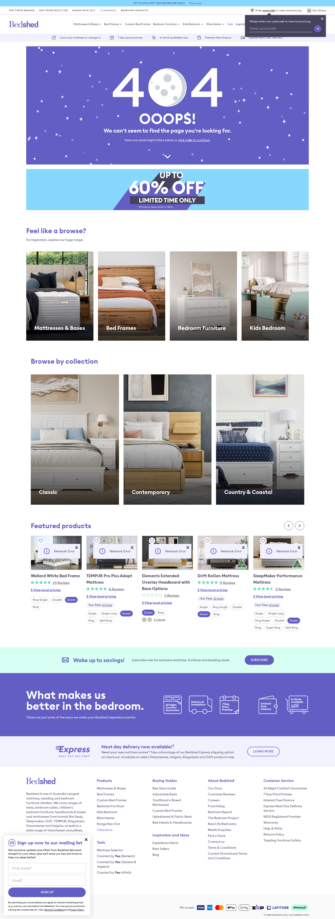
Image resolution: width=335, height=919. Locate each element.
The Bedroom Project (223, 818)
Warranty (270, 822)
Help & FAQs (272, 828)
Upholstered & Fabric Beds (172, 817)
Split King (106, 620)
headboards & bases (70, 812)
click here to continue (194, 140)
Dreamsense (35, 826)
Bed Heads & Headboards (172, 822)
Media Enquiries (219, 830)
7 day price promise (130, 37)
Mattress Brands (22, 10)
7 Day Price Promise (277, 794)
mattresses (41, 817)
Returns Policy (273, 834)
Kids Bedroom (191, 24)
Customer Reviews (221, 794)
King (36, 606)
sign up (47, 892)
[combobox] (100, 605)
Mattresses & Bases (86, 24)
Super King (273, 627)
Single (92, 613)
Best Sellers (160, 849)
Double (57, 599)
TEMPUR (60, 821)
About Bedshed (221, 780)
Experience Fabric (165, 843)
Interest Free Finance (278, 800)
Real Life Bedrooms (222, 824)
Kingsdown (76, 821)
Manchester (214, 24)
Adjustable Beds (164, 794)
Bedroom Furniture (165, 24)
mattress (32, 798)
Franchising (216, 806)
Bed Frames (111, 24)
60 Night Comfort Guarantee (285, 788)
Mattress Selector (53, 10)
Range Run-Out (84, 10)
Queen (71, 599)
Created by (115, 856)
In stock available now (174, 37)
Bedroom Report (220, 812)
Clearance (108, 10)
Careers (214, 800)
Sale (230, 24)
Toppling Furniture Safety (282, 840)
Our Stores (319, 10)
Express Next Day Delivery (266, 37)
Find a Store (216, 836)
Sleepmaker (35, 821)
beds (30, 807)
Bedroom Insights (134, 10)
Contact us (216, 842)
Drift (48, 821)
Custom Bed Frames (137, 24)
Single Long (109, 613)
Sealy (78, 817)
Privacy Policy (77, 909)
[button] (76, 547)
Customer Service (278, 780)
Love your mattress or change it (80, 37)
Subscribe (259, 660)
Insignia (57, 826)
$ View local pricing (46, 590)
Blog (155, 855)
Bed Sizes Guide (164, 788)
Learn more (263, 751)
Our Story (215, 788)
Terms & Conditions (222, 848)
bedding (47, 798)
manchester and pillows (64, 830)
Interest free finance (218, 37)
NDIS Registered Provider (282, 817)
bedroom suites (46, 807)
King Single (40, 599)
